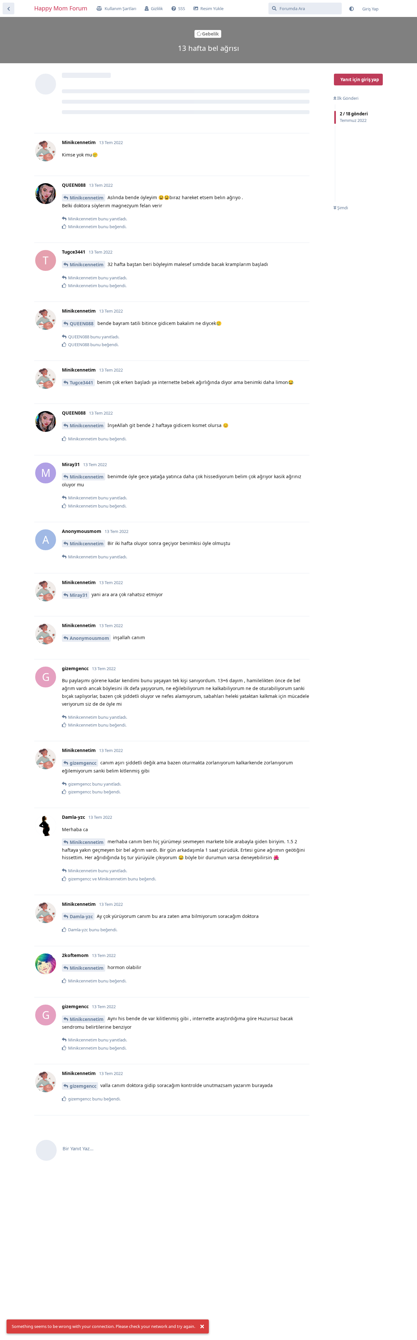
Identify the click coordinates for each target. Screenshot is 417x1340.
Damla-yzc (81, 916)
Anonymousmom (89, 638)
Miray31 (79, 595)
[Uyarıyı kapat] (202, 1327)
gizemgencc (83, 763)
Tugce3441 (81, 382)
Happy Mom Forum (60, 8)
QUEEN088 (81, 323)
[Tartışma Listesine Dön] (8, 8)
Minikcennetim (87, 198)
